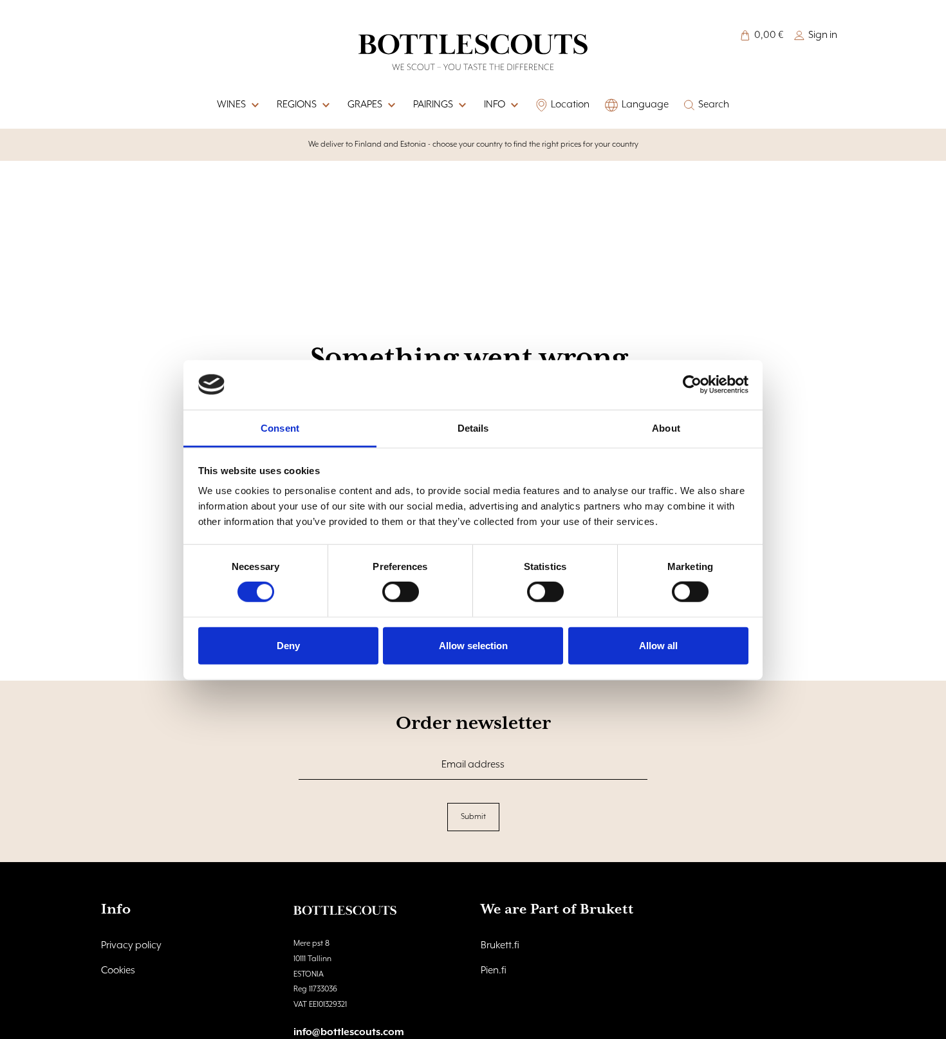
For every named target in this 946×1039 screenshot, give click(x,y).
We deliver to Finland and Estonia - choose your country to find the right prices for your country (473, 144)
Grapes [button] (365, 105)
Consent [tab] (280, 427)
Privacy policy (131, 946)
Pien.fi (493, 971)
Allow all (658, 644)
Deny (288, 644)
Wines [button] (231, 105)
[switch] (400, 592)
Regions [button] (297, 105)
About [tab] (666, 427)
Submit (473, 817)
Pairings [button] (433, 105)
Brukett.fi (500, 946)
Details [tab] (473, 427)
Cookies (118, 971)
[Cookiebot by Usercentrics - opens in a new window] (692, 384)
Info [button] (494, 105)
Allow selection (473, 644)
